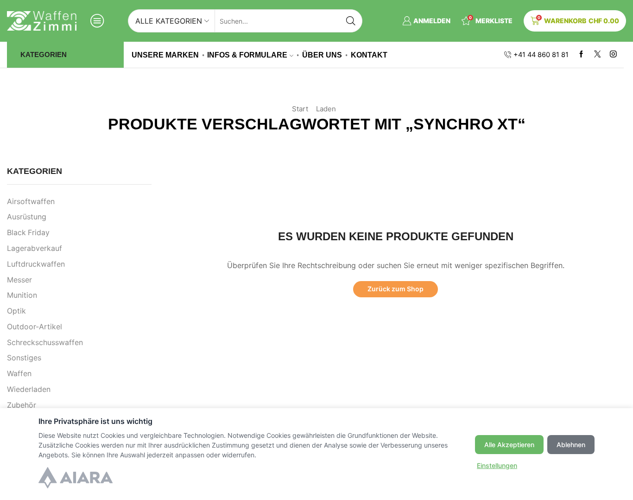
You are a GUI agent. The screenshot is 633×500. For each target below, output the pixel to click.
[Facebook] (581, 54)
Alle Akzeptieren (509, 445)
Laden (326, 108)
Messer (19, 280)
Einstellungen (497, 465)
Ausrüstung (26, 216)
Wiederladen (29, 389)
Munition (22, 295)
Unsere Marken (165, 55)
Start (300, 108)
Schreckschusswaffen (45, 342)
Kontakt (369, 55)
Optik (16, 311)
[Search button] (351, 21)
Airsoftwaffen (31, 201)
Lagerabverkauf (34, 248)
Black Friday (28, 232)
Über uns (322, 55)
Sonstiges (24, 357)
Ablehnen (571, 445)
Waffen (19, 373)
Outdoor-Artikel (34, 326)
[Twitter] (597, 54)
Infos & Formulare (247, 55)
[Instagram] (613, 54)
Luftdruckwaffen (36, 264)
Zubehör (21, 405)
